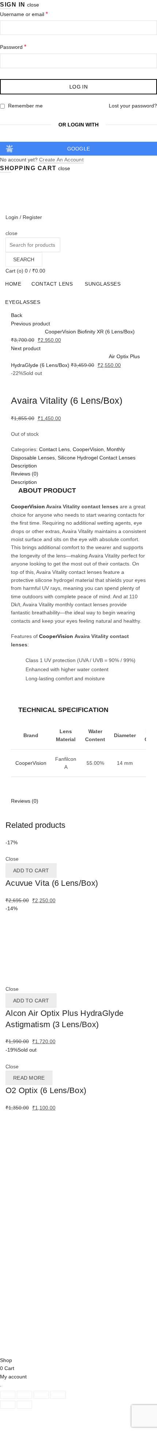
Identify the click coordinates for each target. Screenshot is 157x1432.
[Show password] (149, 61)
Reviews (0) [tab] (24, 474)
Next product (26, 348)
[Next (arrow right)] (24, 1405)
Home (13, 284)
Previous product (30, 323)
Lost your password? (133, 106)
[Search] (7, 225)
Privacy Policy (21, 1202)
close (33, 5)
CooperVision (88, 449)
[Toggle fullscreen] (41, 1395)
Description (24, 482)
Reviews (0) (24, 801)
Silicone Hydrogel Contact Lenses (96, 458)
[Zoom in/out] (58, 1395)
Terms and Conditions (30, 1211)
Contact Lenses (23, 1135)
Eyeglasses (22, 302)
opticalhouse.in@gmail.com (45, 1336)
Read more (29, 1078)
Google (78, 149)
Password (23, 46)
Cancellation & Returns (31, 1194)
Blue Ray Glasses (25, 1159)
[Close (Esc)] (7, 1395)
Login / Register (23, 217)
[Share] (24, 1395)
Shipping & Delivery (27, 1186)
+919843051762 (32, 1326)
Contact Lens (52, 284)
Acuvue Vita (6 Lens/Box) (51, 883)
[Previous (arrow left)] (7, 1405)
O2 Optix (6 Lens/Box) (45, 1090)
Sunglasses (102, 284)
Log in (78, 87)
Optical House (40, 1345)
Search (24, 259)
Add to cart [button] (31, 870)
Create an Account (61, 160)
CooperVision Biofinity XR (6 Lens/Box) (90, 331)
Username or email (34, 13)
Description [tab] (24, 466)
